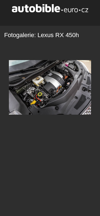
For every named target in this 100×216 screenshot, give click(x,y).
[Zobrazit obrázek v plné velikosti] (54, 18)
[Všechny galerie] (62, 18)
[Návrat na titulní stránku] (50, 8)
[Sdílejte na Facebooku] (45, 18)
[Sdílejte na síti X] (36, 18)
